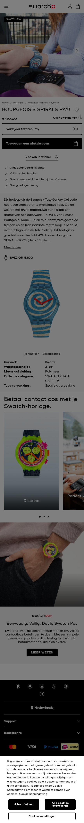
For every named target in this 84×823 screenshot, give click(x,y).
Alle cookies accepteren (60, 804)
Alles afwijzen (24, 804)
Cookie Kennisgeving (33, 794)
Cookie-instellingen (42, 816)
